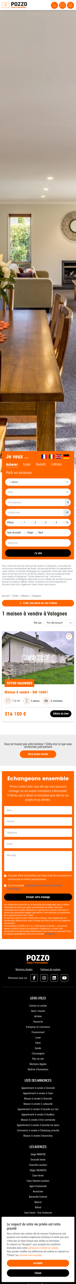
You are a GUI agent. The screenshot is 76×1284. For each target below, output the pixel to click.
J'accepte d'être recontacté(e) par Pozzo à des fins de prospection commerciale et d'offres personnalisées (40, 877)
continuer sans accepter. (30, 1255)
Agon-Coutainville (38, 1186)
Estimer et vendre (38, 1005)
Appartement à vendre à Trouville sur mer (38, 1109)
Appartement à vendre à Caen (38, 1093)
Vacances (38, 1021)
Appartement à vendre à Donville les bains (38, 1125)
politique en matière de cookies (43, 1248)
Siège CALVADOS (38, 1170)
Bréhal (38, 1207)
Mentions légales (24, 969)
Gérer (38, 1042)
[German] (66, 456)
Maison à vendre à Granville (38, 1098)
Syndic (38, 1048)
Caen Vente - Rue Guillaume (38, 1212)
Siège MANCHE (38, 1154)
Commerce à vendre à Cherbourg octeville (38, 1130)
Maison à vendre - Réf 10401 (26, 692)
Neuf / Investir (38, 1011)
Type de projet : (14, 532)
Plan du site (38, 1058)
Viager (30, 532)
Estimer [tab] (56, 464)
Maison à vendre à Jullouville (38, 1103)
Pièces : (11, 522)
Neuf (41, 532)
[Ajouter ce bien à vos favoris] (69, 636)
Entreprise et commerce (38, 1027)
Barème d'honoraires (38, 1069)
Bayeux (38, 1202)
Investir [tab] (41, 464)
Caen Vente (38, 1175)
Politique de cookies (50, 969)
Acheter (38, 1016)
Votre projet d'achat (38, 754)
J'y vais (38, 553)
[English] (59, 456)
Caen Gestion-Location (38, 1180)
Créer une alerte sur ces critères (40, 603)
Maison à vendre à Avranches (38, 1135)
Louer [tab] (27, 464)
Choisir (38, 1273)
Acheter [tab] (12, 464)
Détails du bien (61, 713)
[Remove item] (10, 482)
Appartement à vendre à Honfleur (38, 1114)
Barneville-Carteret (38, 1196)
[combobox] (38, 482)
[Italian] (51, 456)
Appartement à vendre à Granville (38, 1088)
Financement (38, 1032)
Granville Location (38, 1165)
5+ (67, 522)
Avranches (38, 1191)
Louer (38, 1037)
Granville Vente (38, 1159)
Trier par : (38, 622)
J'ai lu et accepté (35, 887)
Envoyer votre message (38, 897)
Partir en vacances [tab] (19, 472)
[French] (44, 456)
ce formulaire (50, 933)
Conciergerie (38, 1053)
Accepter (38, 1263)
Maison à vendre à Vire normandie (38, 1119)
